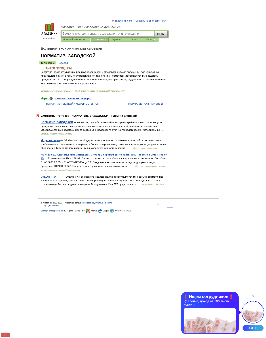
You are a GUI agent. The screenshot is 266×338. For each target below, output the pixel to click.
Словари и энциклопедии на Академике (91, 27)
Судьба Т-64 (48, 176)
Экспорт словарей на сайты (53, 211)
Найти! (161, 33)
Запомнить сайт (123, 21)
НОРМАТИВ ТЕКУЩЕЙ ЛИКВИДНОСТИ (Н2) (72, 103)
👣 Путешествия (51, 206)
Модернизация (50, 140)
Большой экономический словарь (75, 39)
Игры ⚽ (150, 39)
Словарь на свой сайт (148, 21)
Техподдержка (87, 203)
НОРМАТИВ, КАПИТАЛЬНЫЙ (145, 103)
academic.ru (49, 38)
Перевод (63, 62)
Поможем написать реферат (73, 98)
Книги (133, 39)
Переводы (116, 39)
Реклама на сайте (103, 203)
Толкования (99, 39)
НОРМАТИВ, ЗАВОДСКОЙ (57, 122)
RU (164, 21)
